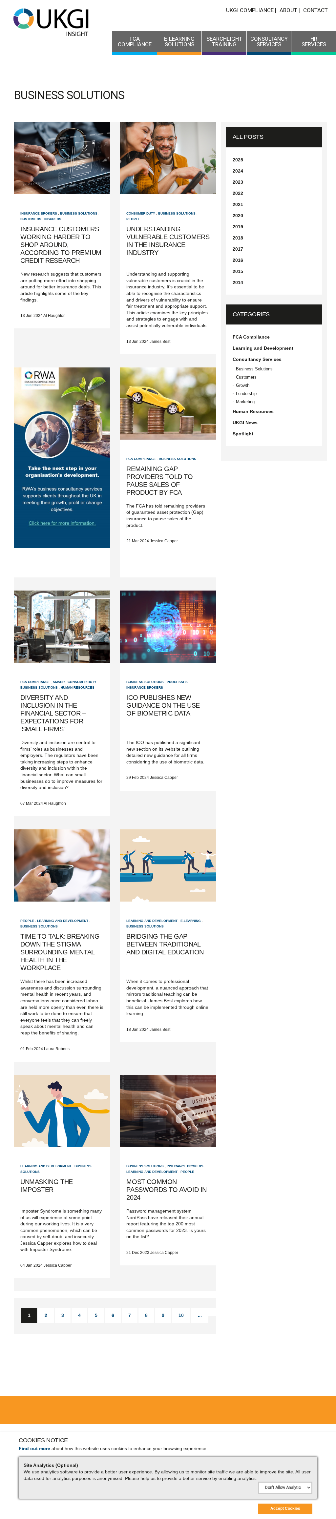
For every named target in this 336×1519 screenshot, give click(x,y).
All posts (248, 137)
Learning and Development (62, 921)
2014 (238, 282)
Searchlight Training (224, 41)
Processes (177, 682)
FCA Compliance (135, 41)
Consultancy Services (269, 41)
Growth (242, 385)
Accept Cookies (285, 1508)
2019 (238, 226)
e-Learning (190, 921)
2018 (238, 237)
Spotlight (243, 433)
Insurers (52, 219)
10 (181, 1315)
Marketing (245, 401)
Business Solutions (78, 213)
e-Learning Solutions (179, 41)
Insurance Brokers (38, 213)
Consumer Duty (140, 213)
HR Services (314, 41)
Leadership (246, 393)
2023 (238, 182)
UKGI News (245, 422)
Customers (30, 219)
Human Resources (77, 687)
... (200, 1315)
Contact (315, 10)
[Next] (209, 1312)
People (133, 219)
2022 (238, 193)
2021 (238, 204)
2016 (238, 260)
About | (290, 10)
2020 (238, 215)
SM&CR (59, 682)
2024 (238, 171)
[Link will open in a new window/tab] (62, 472)
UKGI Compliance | (251, 10)
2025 (238, 159)
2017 (238, 249)
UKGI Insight (52, 21)
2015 (238, 271)
